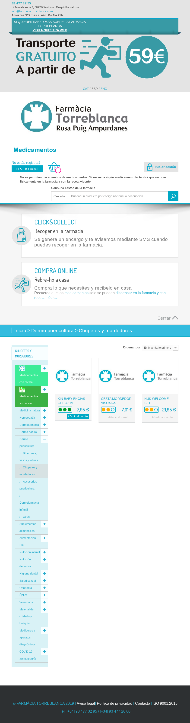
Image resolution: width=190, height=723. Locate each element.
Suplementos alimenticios (27, 527)
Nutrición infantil (29, 552)
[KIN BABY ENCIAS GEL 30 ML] (73, 376)
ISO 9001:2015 (165, 703)
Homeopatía (27, 417)
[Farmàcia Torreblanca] (95, 116)
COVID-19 (25, 651)
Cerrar (165, 317)
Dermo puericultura (27, 443)
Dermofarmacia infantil (29, 506)
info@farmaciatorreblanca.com (32, 11)
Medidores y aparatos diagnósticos (27, 637)
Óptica (23, 595)
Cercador (60, 196)
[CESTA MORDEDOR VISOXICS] (117, 376)
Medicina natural (30, 410)
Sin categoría (27, 658)
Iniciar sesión (165, 167)
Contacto (142, 703)
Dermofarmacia (29, 424)
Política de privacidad (114, 703)
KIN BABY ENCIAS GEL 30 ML (71, 401)
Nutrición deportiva (25, 563)
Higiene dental (28, 573)
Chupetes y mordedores (28, 471)
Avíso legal (86, 703)
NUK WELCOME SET (156, 401)
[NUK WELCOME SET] (160, 376)
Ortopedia (25, 588)
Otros (26, 516)
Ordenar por (131, 347)
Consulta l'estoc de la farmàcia (73, 188)
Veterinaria (26, 602)
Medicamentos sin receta (28, 400)
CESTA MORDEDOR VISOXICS (116, 401)
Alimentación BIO (27, 542)
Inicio (20, 330)
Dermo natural (28, 432)
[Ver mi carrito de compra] (52, 172)
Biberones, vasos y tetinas (28, 457)
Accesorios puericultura (28, 485)
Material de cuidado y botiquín (26, 616)
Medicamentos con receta (28, 379)
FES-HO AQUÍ (27, 168)
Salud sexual (27, 580)
